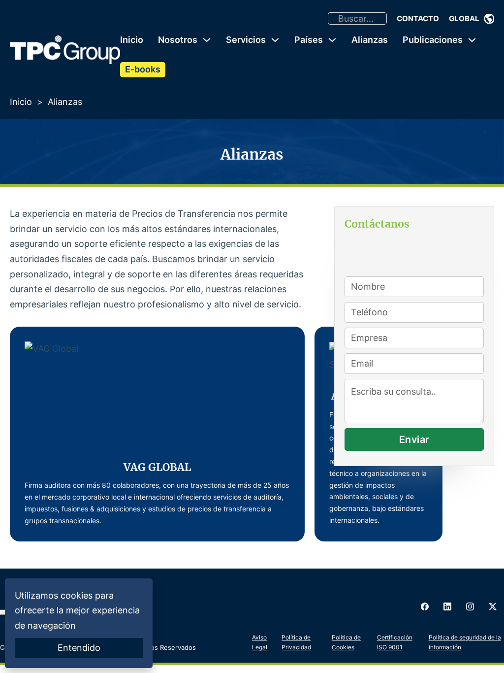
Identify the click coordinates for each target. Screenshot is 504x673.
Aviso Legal (259, 642)
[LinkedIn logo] (447, 606)
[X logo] (492, 606)
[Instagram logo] (470, 606)
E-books (142, 69)
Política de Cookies (346, 642)
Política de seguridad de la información (465, 642)
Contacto (418, 18)
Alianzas (369, 39)
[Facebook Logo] (424, 606)
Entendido (79, 647)
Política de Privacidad (296, 642)
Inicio (131, 39)
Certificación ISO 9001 (394, 642)
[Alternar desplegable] (489, 19)
